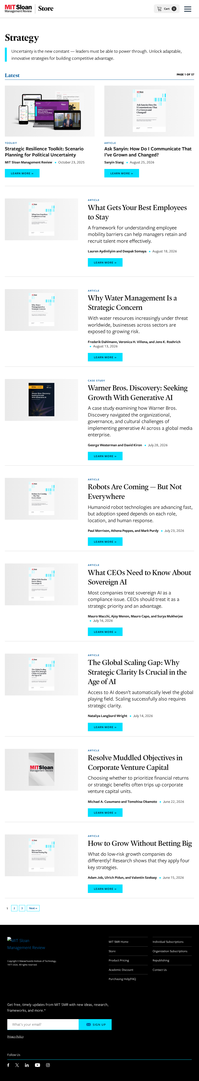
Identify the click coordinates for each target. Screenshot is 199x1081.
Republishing (161, 960)
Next (34, 908)
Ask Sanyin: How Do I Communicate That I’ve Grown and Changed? (148, 151)
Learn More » (22, 173)
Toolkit (11, 143)
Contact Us (160, 969)
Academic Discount (121, 969)
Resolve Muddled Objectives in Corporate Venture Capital (135, 762)
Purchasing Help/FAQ (122, 979)
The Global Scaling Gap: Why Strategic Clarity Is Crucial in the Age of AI (137, 672)
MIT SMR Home (118, 941)
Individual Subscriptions (168, 941)
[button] (187, 9)
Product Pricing (119, 960)
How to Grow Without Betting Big (140, 843)
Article (110, 143)
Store (112, 951)
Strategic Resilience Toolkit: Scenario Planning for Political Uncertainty (44, 151)
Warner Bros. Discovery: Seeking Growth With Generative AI (138, 392)
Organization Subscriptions (170, 951)
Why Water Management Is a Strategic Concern (132, 302)
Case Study (96, 380)
